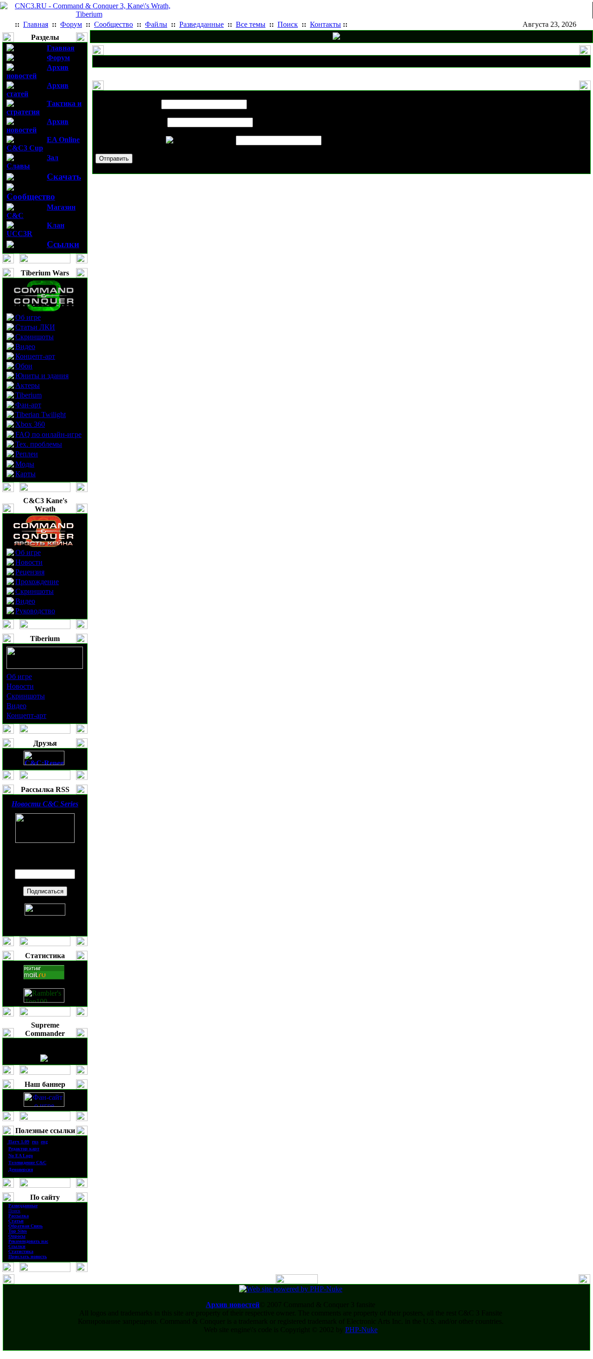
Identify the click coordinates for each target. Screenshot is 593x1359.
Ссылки (63, 244)
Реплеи (26, 454)
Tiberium (28, 395)
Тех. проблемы (38, 444)
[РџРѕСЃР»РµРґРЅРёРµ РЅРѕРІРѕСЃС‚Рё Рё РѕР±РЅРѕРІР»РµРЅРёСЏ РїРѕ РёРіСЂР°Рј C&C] (336, 37)
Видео (25, 346)
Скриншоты (34, 337)
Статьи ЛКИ (35, 327)
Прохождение (37, 582)
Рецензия (29, 572)
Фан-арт (28, 405)
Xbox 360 (30, 424)
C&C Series (45, 804)
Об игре (28, 317)
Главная (61, 48)
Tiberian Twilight (40, 414)
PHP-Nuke (361, 1330)
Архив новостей (232, 1305)
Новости (29, 562)
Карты (25, 474)
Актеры (27, 385)
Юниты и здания (42, 376)
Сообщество (30, 196)
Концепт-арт (35, 356)
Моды (24, 464)
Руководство (35, 611)
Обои (23, 366)
